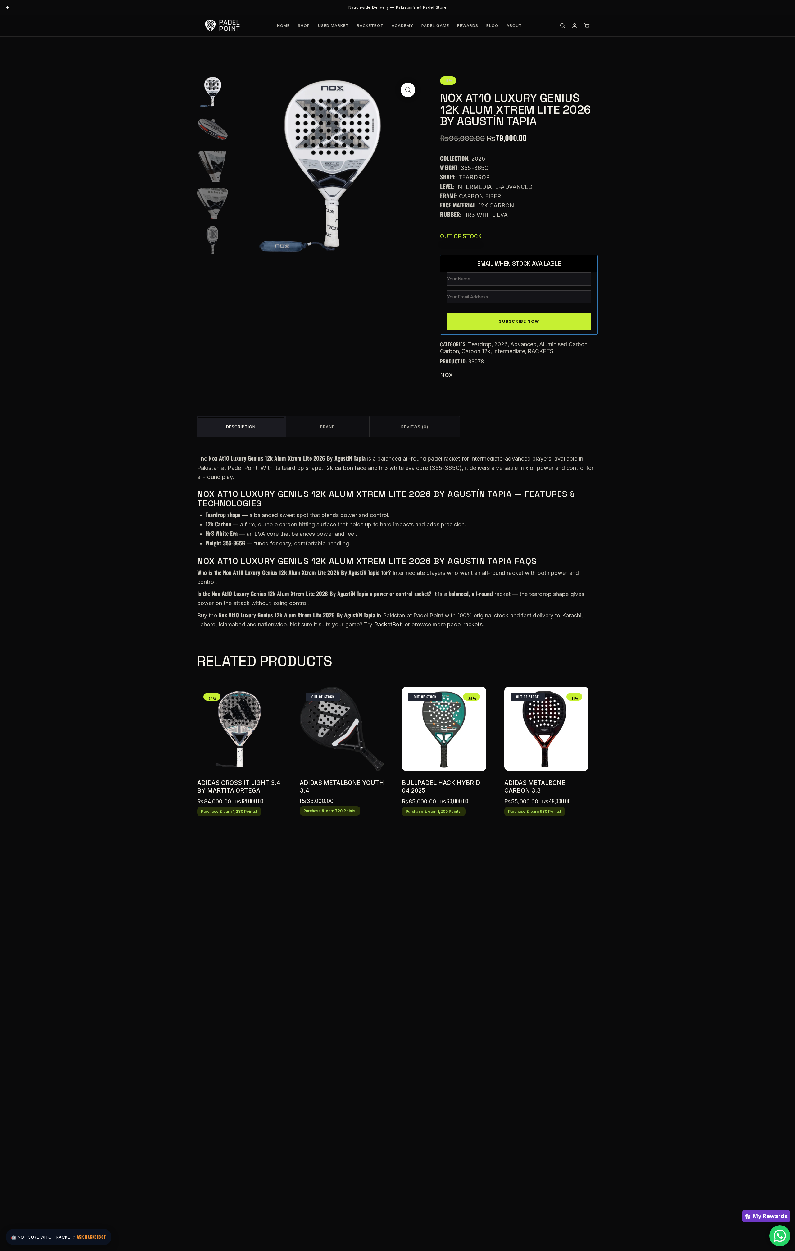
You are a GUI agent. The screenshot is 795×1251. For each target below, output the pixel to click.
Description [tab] (241, 426)
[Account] (574, 25)
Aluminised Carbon (563, 344)
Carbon (449, 351)
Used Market (333, 25)
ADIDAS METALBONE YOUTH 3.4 (342, 786)
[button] (408, 90)
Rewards (467, 25)
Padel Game (435, 25)
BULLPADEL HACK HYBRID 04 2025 (441, 786)
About (514, 25)
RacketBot (370, 25)
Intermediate (509, 351)
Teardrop (480, 344)
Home (283, 25)
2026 (501, 344)
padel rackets (464, 624)
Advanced (523, 344)
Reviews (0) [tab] (414, 426)
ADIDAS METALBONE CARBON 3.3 (534, 786)
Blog (492, 25)
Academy (402, 25)
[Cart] (587, 25)
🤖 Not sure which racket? (58, 1237)
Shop (304, 25)
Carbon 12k (476, 351)
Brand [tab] (327, 426)
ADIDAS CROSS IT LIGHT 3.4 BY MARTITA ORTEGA (238, 786)
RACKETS (540, 351)
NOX (446, 375)
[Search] (562, 25)
